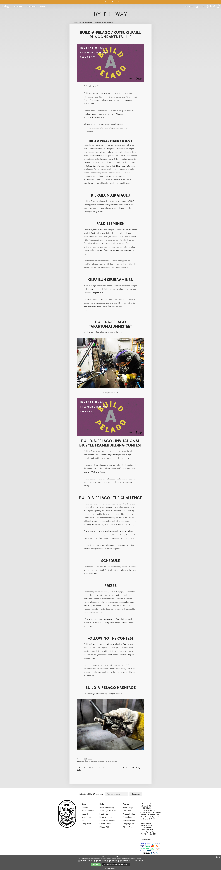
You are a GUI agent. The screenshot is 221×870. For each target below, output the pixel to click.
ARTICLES (189, 7)
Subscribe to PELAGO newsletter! (91, 794)
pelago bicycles (102, 761)
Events (90, 759)
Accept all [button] (96, 864)
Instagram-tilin (97, 292)
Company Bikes (128, 823)
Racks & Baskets (87, 810)
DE (204, 7)
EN (197, 7)
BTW (80, 22)
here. (92, 658)
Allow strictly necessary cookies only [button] (116, 864)
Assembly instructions (107, 810)
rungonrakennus (112, 761)
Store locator (145, 839)
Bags (83, 820)
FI (200, 7)
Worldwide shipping (106, 807)
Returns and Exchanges (108, 820)
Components (86, 823)
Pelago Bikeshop (128, 814)
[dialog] (110, 862)
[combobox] (217, 857)
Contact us (126, 810)
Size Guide (103, 814)
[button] (110, 868)
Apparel (84, 814)
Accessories (86, 817)
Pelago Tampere (128, 817)
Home (75, 22)
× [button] (219, 857)
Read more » (139, 858)
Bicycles (84, 807)
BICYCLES (18, 7)
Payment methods (106, 817)
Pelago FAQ (104, 827)
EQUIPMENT (31, 7)
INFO (42, 7)
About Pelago (127, 807)
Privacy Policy (127, 827)
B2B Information (128, 820)
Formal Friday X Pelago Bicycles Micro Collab (91, 769)
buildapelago (84, 761)
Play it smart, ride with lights (132, 768)
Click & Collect (105, 823)
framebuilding (92, 761)
